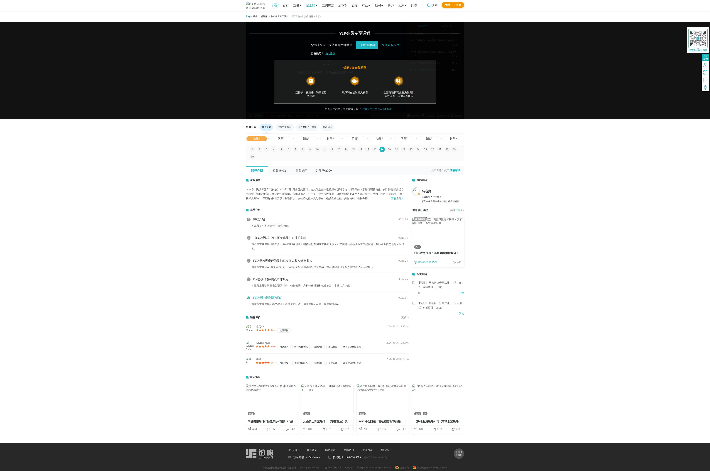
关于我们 (293, 450)
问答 (414, 5)
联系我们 (312, 450)
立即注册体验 (367, 45)
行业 (365, 5)
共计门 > (457, 210)
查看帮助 (455, 170)
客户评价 (330, 450)
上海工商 (404, 467)
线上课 (310, 5)
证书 (378, 5)
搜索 (434, 5)
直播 (296, 5)
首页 (286, 5)
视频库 (264, 16)
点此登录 (330, 53)
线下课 (342, 5)
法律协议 (367, 450)
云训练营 (328, 5)
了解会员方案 (369, 109)
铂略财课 (252, 16)
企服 (355, 5)
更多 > (405, 317)
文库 (401, 5)
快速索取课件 (390, 45)
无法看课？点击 (440, 170)
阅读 (461, 313)
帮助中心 (386, 450)
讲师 (391, 5)
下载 (461, 293)
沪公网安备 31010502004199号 (431, 467)
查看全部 (396, 198)
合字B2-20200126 (333, 467)
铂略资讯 (349, 450)
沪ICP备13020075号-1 (310, 467)
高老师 (427, 191)
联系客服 (386, 109)
